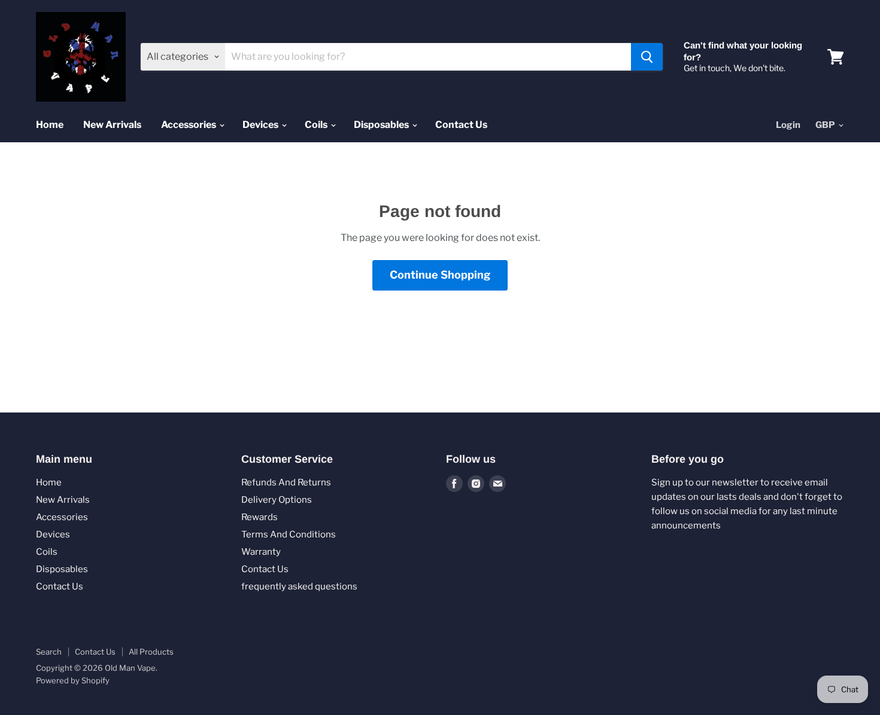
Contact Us (461, 124)
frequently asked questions (299, 586)
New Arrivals (112, 124)
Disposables (382, 124)
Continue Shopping (440, 274)
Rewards (259, 517)
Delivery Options (276, 499)
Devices (261, 124)
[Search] (647, 57)
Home (49, 124)
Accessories (189, 124)
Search (49, 651)
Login (788, 125)
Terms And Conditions (288, 534)
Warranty (261, 551)
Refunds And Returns (286, 482)
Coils (317, 124)
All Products (151, 651)
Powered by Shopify (73, 680)
